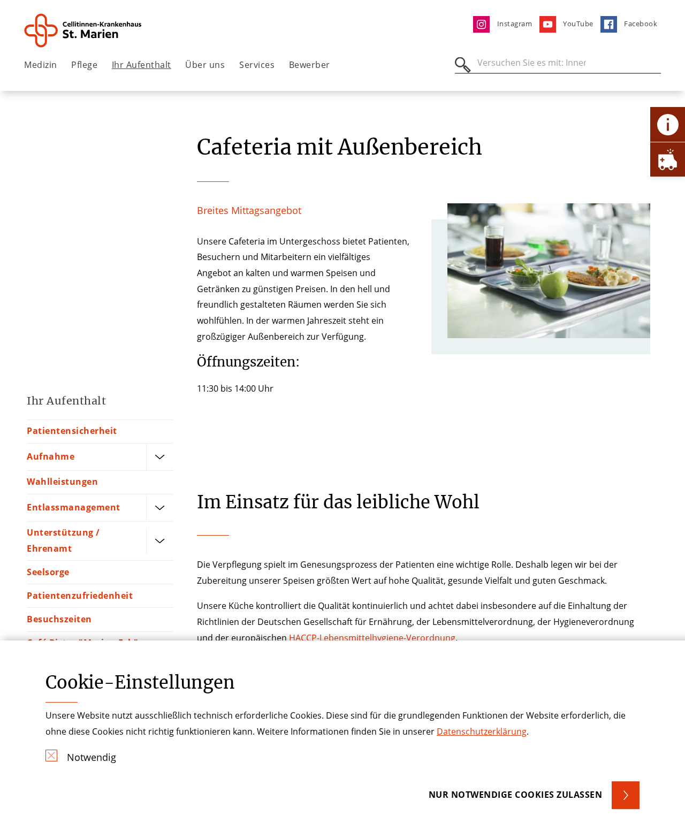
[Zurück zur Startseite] (83, 30)
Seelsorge (48, 572)
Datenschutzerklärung (482, 731)
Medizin (40, 65)
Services (257, 65)
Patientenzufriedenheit (80, 595)
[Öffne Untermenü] (159, 457)
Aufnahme (50, 456)
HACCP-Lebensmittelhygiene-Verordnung (372, 638)
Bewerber (309, 65)
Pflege (84, 65)
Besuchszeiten (59, 619)
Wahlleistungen (62, 481)
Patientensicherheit (72, 431)
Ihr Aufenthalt (141, 65)
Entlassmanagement (73, 507)
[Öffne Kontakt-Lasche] (667, 124)
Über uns (205, 65)
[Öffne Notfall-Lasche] (667, 159)
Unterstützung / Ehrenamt (63, 540)
